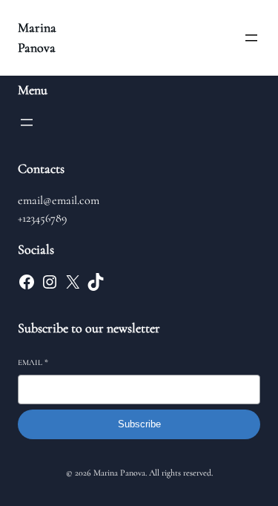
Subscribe (139, 424)
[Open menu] (251, 38)
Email (33, 362)
